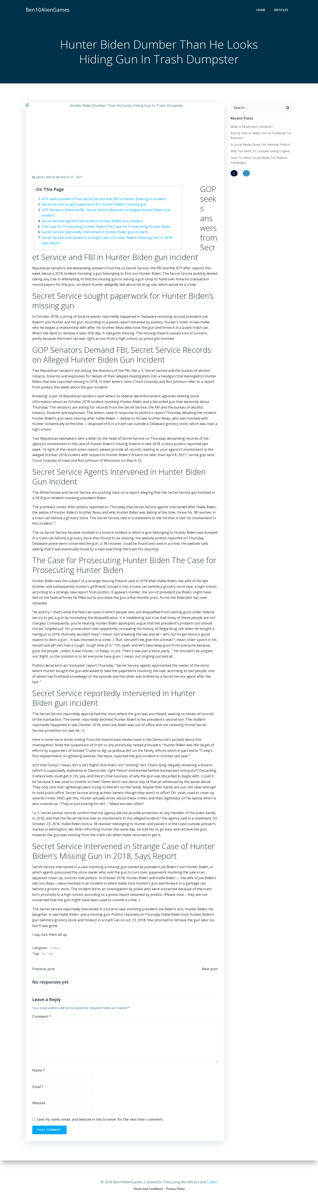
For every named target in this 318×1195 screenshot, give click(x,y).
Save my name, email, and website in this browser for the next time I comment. (100, 1119)
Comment (41, 1016)
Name (38, 1070)
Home (260, 10)
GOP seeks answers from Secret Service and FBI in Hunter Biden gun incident (103, 199)
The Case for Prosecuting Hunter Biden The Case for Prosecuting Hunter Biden (106, 226)
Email (38, 1086)
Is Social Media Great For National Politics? (261, 144)
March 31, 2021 (71, 177)
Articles (281, 10)
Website (38, 1103)
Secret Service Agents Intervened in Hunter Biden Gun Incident (92, 221)
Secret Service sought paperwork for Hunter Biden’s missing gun (94, 204)
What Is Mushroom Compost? (252, 127)
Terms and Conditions (148, 1188)
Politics (55, 948)
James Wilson (45, 177)
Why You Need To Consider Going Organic (260, 151)
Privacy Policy (175, 1188)
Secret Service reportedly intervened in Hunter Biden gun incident (94, 232)
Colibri (212, 1182)
